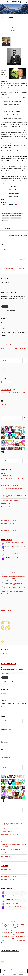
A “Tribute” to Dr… (15, 553)
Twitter (3, 344)
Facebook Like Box (6, 610)
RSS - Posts (4, 404)
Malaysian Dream (14, 550)
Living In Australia (5, 506)
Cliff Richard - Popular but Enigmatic (10, 500)
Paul (15, 21)
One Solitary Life (5, 503)
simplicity (5, 220)
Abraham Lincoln (6, 213)
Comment (21, 259)
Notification (4, 329)
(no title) (3, 322)
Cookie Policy (4, 970)
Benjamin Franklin (18, 213)
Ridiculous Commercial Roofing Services (11, 488)
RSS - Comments (5, 408)
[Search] (24, 2)
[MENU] (2, 2)
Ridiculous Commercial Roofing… (17, 542)
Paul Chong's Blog (14, 1)
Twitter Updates (6, 389)
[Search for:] (14, 360)
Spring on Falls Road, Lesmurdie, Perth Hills (12, 478)
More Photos (4, 593)
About (3, 492)
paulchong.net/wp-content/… (8, 520)
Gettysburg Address (15, 215)
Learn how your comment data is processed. (13, 268)
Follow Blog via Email (8, 292)
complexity (5, 215)
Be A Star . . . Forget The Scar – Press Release (13, 332)
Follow (4, 306)
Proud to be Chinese (6, 482)
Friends (3, 335)
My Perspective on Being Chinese (9, 485)
